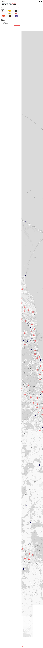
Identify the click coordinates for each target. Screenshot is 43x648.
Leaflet (32, 647)
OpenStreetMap (35, 647)
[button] (27, 341)
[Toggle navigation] (41, 1)
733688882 (4, 22)
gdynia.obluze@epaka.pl (6, 23)
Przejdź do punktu (17, 25)
